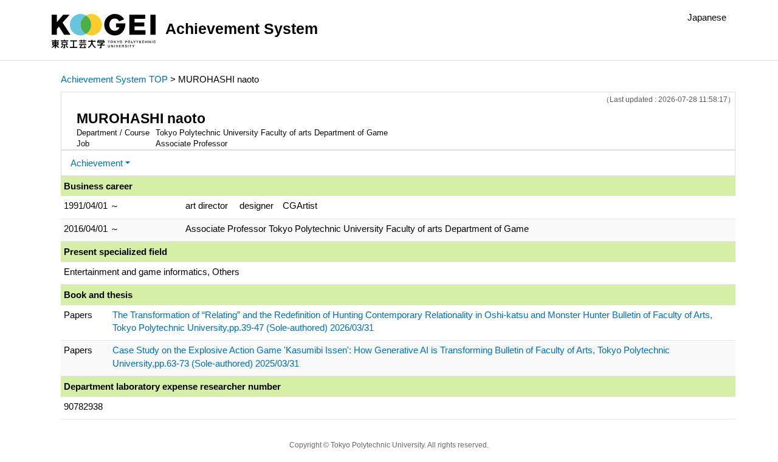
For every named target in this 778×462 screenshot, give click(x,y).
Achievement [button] (97, 163)
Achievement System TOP (114, 79)
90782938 (83, 406)
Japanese (706, 17)
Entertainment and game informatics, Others (151, 272)
